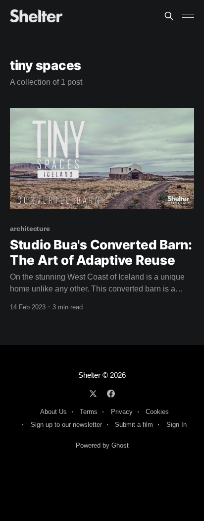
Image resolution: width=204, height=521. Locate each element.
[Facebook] (111, 394)
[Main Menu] (188, 15)
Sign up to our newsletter (66, 424)
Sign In (176, 424)
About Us (53, 411)
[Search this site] (169, 16)
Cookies (157, 411)
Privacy (122, 411)
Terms (89, 411)
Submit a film (134, 424)
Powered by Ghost (102, 445)
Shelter (89, 375)
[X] (93, 394)
